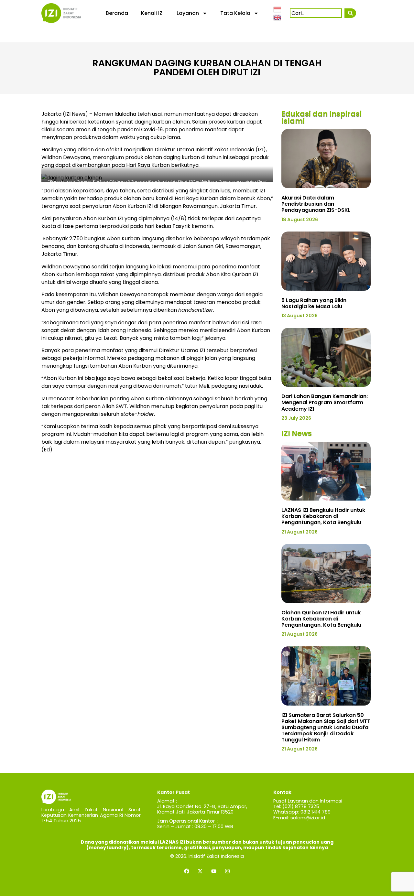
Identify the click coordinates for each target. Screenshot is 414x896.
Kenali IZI (152, 13)
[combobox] (316, 13)
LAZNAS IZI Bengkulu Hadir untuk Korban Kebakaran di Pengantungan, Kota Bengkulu (323, 516)
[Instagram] (227, 871)
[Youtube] (214, 871)
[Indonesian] (277, 8)
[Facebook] (186, 871)
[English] (277, 17)
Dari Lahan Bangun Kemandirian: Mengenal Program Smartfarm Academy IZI (324, 402)
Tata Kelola (235, 13)
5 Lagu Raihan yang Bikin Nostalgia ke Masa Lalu (313, 303)
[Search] (350, 13)
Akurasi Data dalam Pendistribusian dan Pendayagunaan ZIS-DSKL (316, 204)
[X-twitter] (200, 871)
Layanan (188, 13)
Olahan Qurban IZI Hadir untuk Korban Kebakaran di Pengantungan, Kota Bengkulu (321, 619)
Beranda (117, 13)
